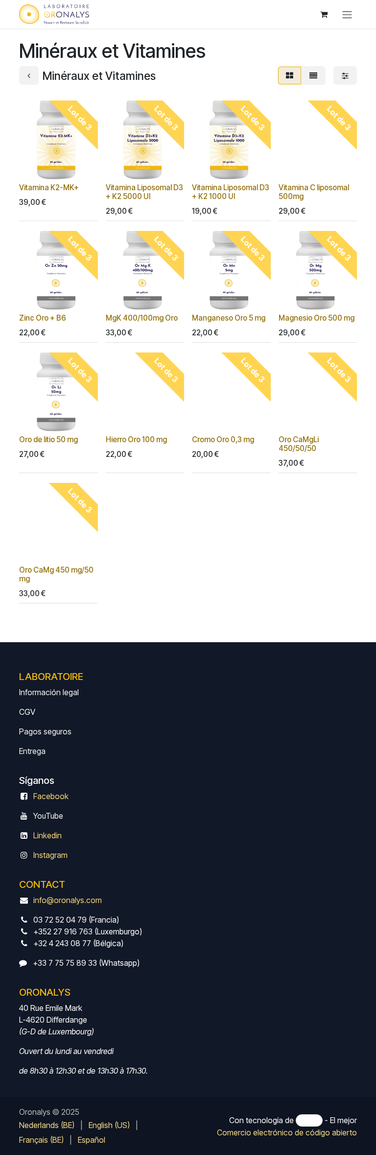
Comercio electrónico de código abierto (287, 1132)
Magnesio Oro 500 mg (316, 318)
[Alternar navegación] (347, 14)
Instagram (50, 855)
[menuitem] (46, 1125)
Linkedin (47, 835)
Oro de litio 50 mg (48, 439)
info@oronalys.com (67, 900)
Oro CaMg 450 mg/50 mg (56, 574)
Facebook (51, 796)
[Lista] (313, 75)
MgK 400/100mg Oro (142, 318)
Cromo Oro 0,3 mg (223, 439)
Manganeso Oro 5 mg (228, 318)
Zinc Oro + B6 (42, 318)
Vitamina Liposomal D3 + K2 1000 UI (230, 192)
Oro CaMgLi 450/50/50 (299, 444)
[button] (34, 166)
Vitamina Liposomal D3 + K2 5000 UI (144, 192)
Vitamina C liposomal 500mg (314, 192)
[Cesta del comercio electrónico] (323, 14)
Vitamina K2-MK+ (49, 187)
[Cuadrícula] (290, 75)
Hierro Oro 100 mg (136, 439)
